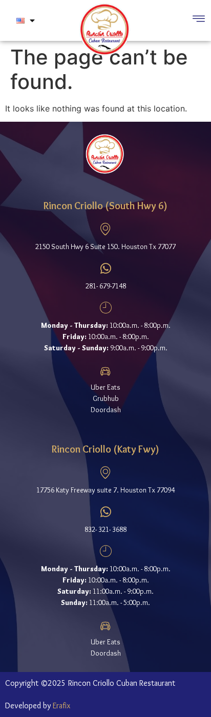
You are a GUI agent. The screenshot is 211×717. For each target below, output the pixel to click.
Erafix (61, 705)
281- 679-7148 (106, 285)
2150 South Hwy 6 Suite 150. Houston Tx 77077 (105, 246)
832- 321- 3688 (105, 529)
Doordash (106, 409)
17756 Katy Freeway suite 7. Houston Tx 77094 (105, 490)
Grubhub (106, 398)
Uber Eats (105, 387)
